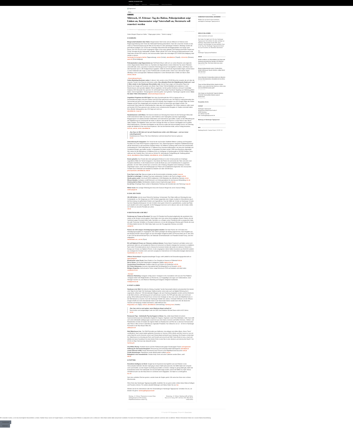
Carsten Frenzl (212, 130)
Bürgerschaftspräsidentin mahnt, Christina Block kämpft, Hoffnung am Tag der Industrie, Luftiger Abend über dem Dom (211, 70)
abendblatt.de (171, 57)
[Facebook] (185, 29)
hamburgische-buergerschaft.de (136, 57)
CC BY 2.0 (219, 130)
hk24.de (129, 128)
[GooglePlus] (189, 29)
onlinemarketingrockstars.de (156, 94)
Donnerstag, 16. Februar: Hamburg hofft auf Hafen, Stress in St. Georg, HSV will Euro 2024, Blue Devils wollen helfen (179, 397)
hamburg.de (130, 343)
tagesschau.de (168, 262)
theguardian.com (132, 304)
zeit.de (140, 239)
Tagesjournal (174, 412)
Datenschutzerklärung (167, 4)
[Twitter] (187, 29)
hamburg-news (169, 304)
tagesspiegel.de (132, 258)
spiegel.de (130, 226)
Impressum (144, 4)
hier (177, 385)
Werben (137, 4)
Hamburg (130, 15)
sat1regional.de (186, 346)
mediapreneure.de (132, 281)
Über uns (131, 4)
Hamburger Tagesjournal (154, 29)
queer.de (129, 59)
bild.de (134, 74)
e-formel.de (184, 57)
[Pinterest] (191, 29)
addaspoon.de (131, 327)
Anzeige (130, 274)
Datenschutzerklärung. (205, 418)
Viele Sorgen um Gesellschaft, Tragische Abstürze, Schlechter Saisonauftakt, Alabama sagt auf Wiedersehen (210, 95)
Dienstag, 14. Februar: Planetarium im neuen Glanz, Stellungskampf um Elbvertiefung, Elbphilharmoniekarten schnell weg (142, 397)
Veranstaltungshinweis (134, 78)
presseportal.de (132, 170)
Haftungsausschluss (154, 4)
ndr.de (159, 57)
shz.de (188, 180)
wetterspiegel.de (132, 189)
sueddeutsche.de (132, 270)
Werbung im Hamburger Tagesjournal (209, 119)
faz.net (140, 253)
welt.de (129, 74)
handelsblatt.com (132, 239)
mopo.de (138, 111)
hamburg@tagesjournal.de (146, 390)
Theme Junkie (188, 412)
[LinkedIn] (193, 29)
